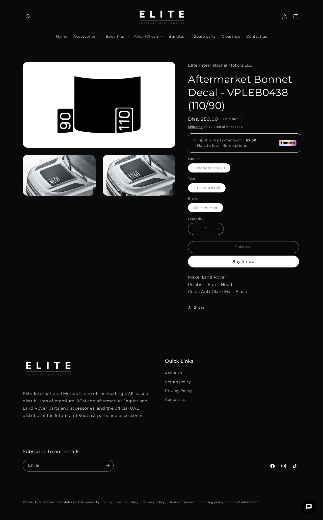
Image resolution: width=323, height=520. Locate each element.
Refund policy (128, 502)
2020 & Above (209, 188)
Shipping (195, 127)
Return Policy (178, 382)
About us (173, 373)
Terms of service (182, 502)
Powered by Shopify (96, 502)
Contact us (175, 399)
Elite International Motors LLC (57, 502)
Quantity (195, 219)
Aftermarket (208, 208)
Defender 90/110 (211, 168)
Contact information (243, 502)
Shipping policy (212, 502)
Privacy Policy (178, 390)
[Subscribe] (107, 466)
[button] (28, 16)
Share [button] (199, 307)
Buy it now (243, 261)
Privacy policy (154, 502)
